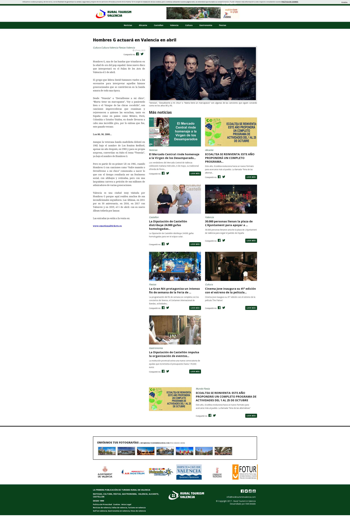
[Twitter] (246, 491)
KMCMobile (250, 503)
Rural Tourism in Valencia (244, 501)
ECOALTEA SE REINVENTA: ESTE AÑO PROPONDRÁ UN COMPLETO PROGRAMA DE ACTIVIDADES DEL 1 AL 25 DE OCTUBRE (226, 396)
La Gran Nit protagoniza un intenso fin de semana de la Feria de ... (174, 290)
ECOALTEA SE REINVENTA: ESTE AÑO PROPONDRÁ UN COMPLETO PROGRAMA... (229, 157)
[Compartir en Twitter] (142, 54)
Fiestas (222, 25)
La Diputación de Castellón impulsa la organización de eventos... (174, 354)
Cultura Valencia (109, 47)
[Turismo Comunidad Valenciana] (203, 13)
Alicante (143, 25)
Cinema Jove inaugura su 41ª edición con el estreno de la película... (230, 290)
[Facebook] (242, 491)
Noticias (128, 25)
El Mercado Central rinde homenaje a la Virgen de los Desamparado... (174, 156)
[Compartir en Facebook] (137, 54)
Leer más (195, 173)
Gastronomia (205, 25)
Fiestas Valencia (127, 47)
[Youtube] (254, 491)
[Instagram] (250, 491)
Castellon (158, 25)
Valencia (174, 25)
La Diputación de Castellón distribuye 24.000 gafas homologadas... (168, 225)
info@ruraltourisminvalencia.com (155, 443)
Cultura (188, 25)
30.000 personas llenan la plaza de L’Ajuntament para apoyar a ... (229, 223)
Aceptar (344, 2)
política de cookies (290, 2)
